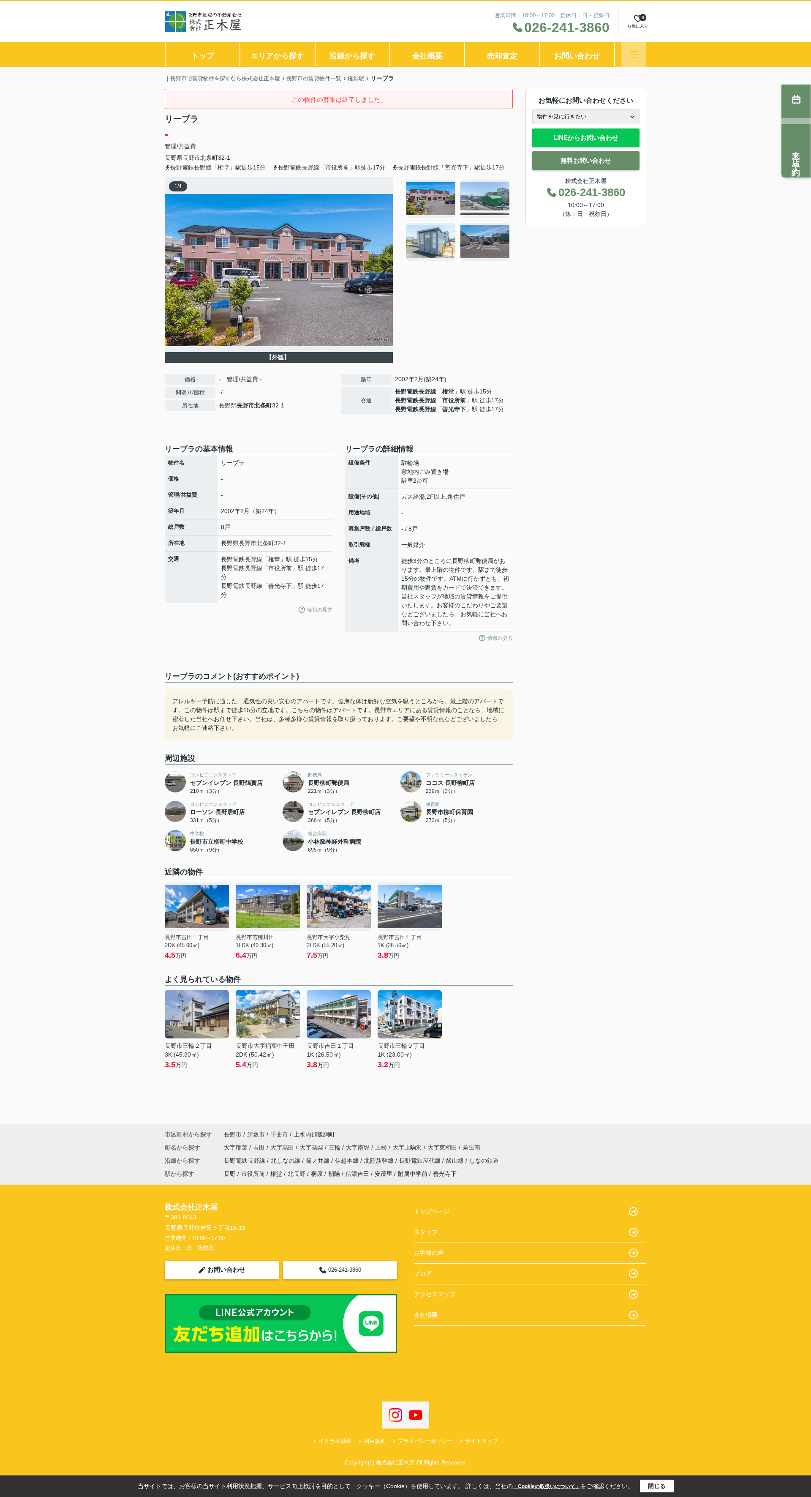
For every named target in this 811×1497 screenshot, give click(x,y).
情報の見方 (319, 610)
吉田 (260, 1147)
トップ (202, 56)
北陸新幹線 (379, 1160)
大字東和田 (443, 1147)
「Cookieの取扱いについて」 (546, 1486)
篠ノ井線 (318, 1160)
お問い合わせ (577, 56)
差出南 (471, 1147)
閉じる (657, 1486)
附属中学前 (412, 1173)
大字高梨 (312, 1147)
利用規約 (375, 1441)
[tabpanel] (458, 220)
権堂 (448, 391)
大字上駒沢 (408, 1147)
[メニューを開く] (634, 54)
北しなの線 (286, 1160)
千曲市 (279, 1134)
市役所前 (454, 400)
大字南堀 (358, 1147)
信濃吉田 (357, 1173)
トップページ (431, 1211)
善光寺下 (454, 409)
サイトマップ (481, 1441)
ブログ (423, 1273)
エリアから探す (277, 56)
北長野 (296, 1173)
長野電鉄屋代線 (420, 1160)
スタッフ (426, 1232)
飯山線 (455, 1160)
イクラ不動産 (334, 1441)
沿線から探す (352, 56)
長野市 (191, 157)
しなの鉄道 (484, 1160)
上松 (382, 1147)
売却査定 (502, 56)
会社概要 (427, 56)
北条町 (209, 157)
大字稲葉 (236, 1147)
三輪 (335, 1147)
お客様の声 (429, 1252)
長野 (230, 1173)
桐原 (317, 1173)
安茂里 (383, 1173)
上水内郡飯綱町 (314, 1134)
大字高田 (283, 1147)
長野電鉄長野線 (415, 391)
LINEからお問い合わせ (585, 137)
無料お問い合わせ (586, 160)
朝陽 (334, 1173)
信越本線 (347, 1160)
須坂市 (256, 1134)
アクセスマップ (434, 1294)
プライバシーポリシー (425, 1441)
